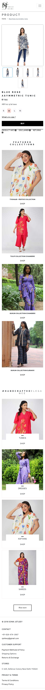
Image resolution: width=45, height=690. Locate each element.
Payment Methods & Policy (13, 650)
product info (8, 130)
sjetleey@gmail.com (10, 638)
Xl (20, 111)
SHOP (22, 204)
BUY (22, 123)
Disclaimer (24, 130)
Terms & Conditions (10, 680)
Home (4, 19)
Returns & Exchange (10, 657)
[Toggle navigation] (39, 5)
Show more (22, 608)
